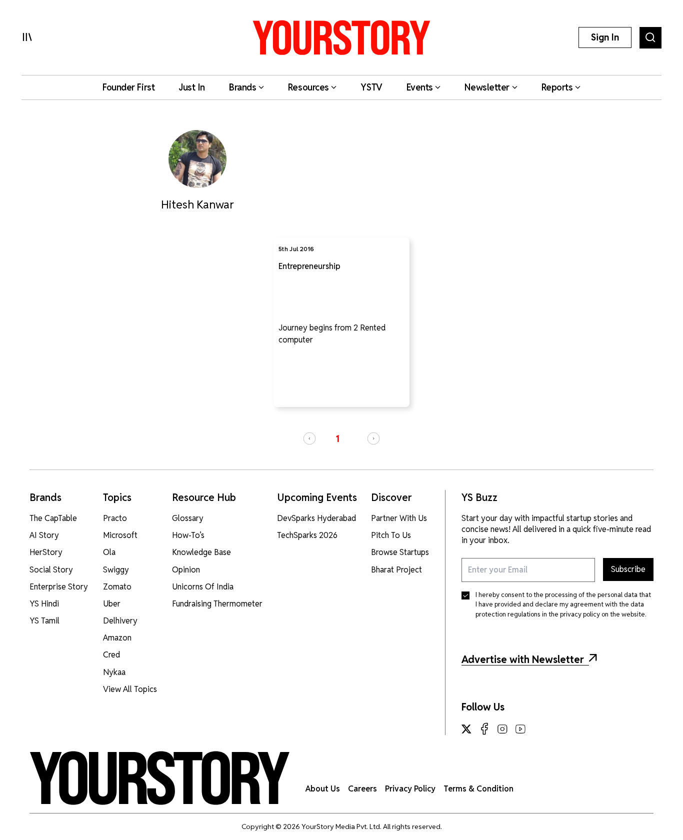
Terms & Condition (479, 789)
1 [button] (338, 438)
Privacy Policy (410, 789)
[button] (310, 438)
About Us (323, 789)
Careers (362, 789)
